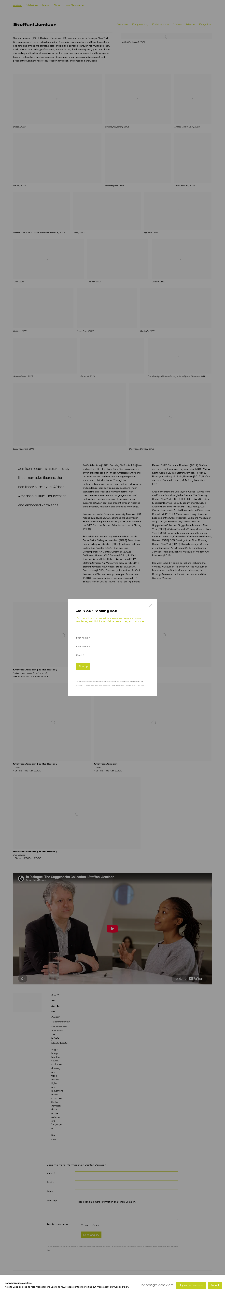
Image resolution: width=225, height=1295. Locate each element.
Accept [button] (215, 1285)
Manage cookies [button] (157, 1285)
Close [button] (149, 607)
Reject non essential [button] (191, 1285)
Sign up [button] (83, 666)
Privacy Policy (110, 685)
